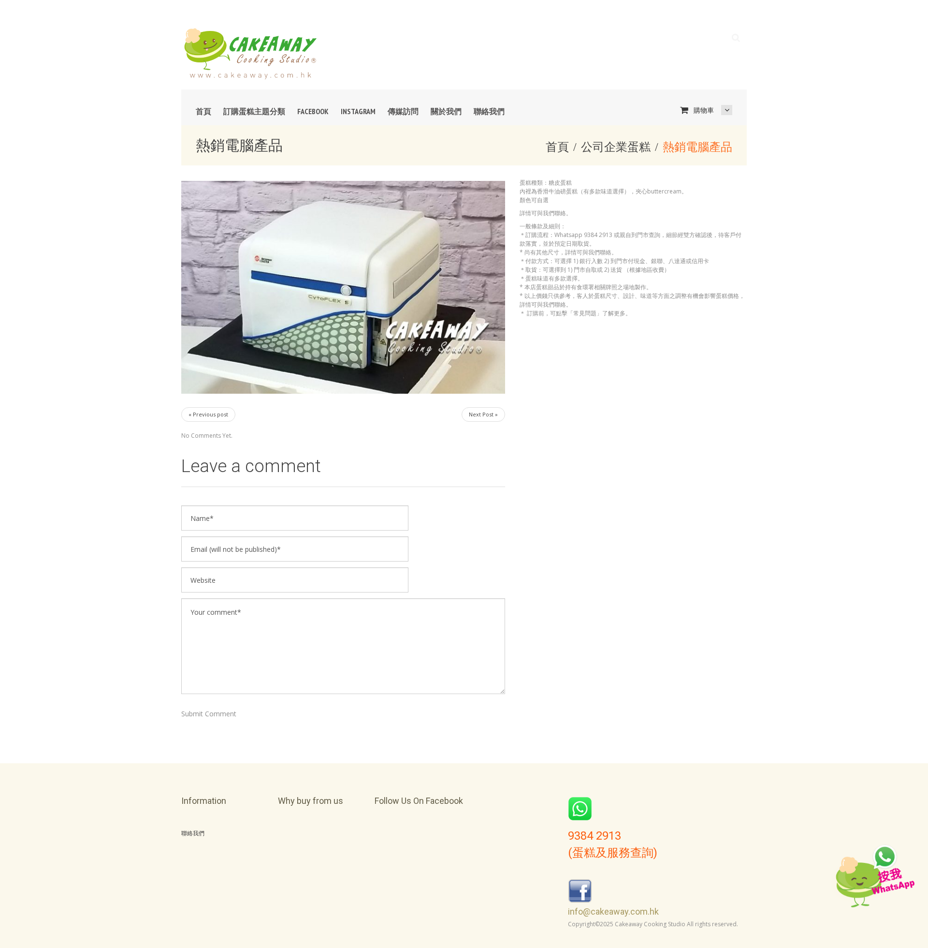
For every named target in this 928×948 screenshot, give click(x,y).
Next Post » (483, 414)
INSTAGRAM (358, 111)
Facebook (313, 111)
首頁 (203, 111)
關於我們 (446, 111)
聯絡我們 (489, 111)
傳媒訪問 (403, 111)
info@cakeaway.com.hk (613, 911)
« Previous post (208, 414)
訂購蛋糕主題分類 (254, 111)
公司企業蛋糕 (616, 146)
